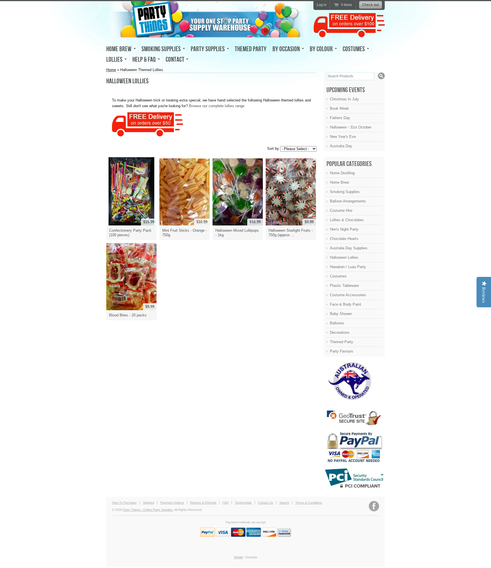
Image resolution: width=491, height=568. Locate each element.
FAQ (225, 502)
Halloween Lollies (344, 257)
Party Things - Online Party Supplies (148, 509)
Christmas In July (344, 99)
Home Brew (339, 182)
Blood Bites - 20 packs (128, 315)
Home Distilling (342, 173)
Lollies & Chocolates (347, 220)
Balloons (337, 323)
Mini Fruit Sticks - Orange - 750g (184, 232)
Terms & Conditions (308, 502)
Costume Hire (341, 210)
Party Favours (341, 351)
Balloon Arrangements (348, 201)
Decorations (339, 332)
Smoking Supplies (345, 192)
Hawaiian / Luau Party (348, 267)
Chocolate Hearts (344, 239)
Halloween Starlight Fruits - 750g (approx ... (291, 232)
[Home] (208, 33)
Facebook (374, 506)
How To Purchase (124, 502)
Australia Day (341, 146)
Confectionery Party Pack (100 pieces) (130, 232)
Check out (370, 5)
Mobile (238, 557)
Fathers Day (340, 118)
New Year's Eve (343, 136)
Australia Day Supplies (348, 248)
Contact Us (265, 502)
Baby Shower (341, 314)
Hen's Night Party (344, 229)
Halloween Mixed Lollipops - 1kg (237, 232)
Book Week (339, 108)
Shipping (148, 502)
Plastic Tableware (344, 285)
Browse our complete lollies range (216, 106)
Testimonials (243, 502)
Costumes (338, 276)
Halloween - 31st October (350, 127)
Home (111, 70)
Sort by (273, 148)
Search (284, 502)
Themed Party (251, 49)
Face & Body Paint (345, 304)
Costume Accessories (348, 295)
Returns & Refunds (203, 502)
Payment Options (172, 502)
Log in (321, 5)
